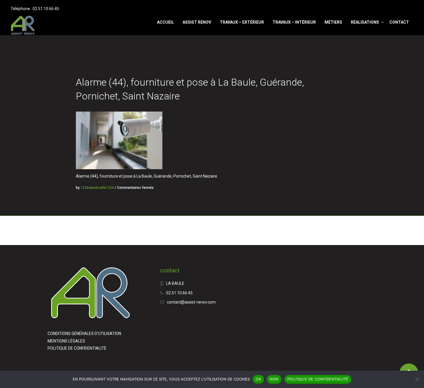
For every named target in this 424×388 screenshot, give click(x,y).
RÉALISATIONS (365, 22)
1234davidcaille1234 (97, 188)
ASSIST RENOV (197, 22)
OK (258, 379)
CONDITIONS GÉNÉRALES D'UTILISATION (84, 333)
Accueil (165, 22)
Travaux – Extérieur (242, 22)
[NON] (417, 379)
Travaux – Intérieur (294, 22)
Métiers (333, 22)
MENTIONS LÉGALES (66, 341)
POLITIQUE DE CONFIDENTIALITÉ (77, 348)
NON (274, 379)
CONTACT (399, 22)
